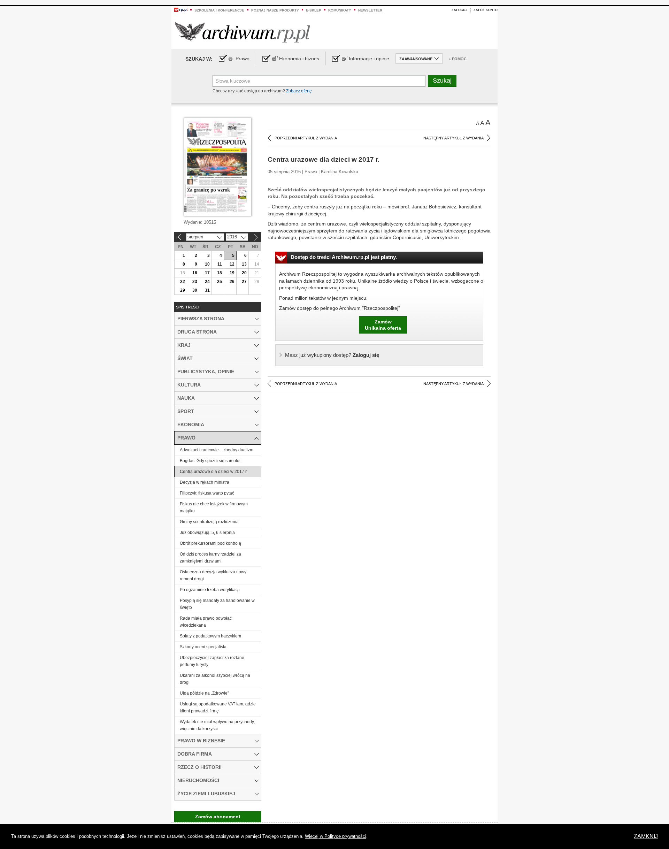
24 (207, 281)
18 (219, 272)
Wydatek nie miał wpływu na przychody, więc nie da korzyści (217, 725)
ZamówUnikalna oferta (383, 325)
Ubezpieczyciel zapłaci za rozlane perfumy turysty (212, 661)
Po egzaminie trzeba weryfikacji (210, 589)
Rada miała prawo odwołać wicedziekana (206, 622)
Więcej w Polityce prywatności (335, 836)
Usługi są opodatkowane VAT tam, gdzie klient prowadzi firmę (218, 707)
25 (219, 281)
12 (232, 264)
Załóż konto (486, 10)
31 (207, 290)
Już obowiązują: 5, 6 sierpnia (207, 532)
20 (244, 272)
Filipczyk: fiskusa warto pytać (207, 493)
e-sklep (313, 10)
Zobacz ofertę (299, 91)
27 (244, 281)
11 (219, 264)
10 (207, 264)
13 (244, 264)
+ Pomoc (458, 59)
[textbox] (319, 81)
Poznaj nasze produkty (275, 10)
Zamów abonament (217, 816)
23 (194, 281)
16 (194, 272)
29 (182, 290)
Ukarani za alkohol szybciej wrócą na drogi (215, 679)
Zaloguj (459, 10)
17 (207, 272)
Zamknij (646, 836)
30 (194, 290)
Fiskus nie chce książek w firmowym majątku (214, 507)
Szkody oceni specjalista (203, 646)
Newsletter (370, 10)
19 (232, 272)
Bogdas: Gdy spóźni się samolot (210, 460)
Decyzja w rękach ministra (204, 482)
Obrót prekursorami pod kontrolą (210, 543)
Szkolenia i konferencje (219, 10)
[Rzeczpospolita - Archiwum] (242, 32)
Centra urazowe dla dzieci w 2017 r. (213, 471)
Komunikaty (339, 10)
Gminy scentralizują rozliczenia (209, 521)
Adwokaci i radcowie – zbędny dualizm (216, 450)
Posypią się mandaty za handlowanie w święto (217, 604)
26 (232, 281)
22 (182, 281)
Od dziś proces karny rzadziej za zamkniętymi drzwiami (210, 558)
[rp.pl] (180, 9)
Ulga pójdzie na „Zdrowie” (204, 693)
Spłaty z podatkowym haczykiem (210, 636)
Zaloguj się (332, 355)
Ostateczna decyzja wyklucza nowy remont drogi (213, 575)
